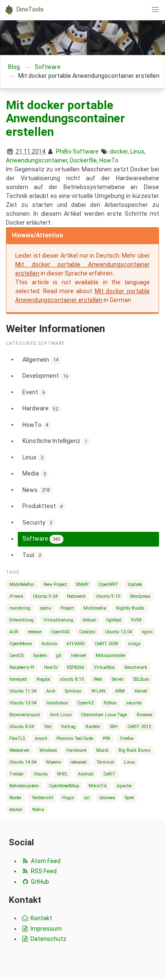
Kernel (141, 691)
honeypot (18, 679)
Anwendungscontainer (36, 160)
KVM (136, 620)
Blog (14, 66)
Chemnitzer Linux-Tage (104, 715)
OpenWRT (108, 584)
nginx (147, 632)
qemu (45, 608)
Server (118, 679)
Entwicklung (21, 620)
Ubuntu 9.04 (45, 596)
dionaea (107, 797)
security (134, 703)
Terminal (105, 762)
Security (37, 522)
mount (41, 738)
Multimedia (94, 608)
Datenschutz (47, 938)
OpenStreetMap (64, 786)
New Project (55, 584)
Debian (89, 620)
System (40, 655)
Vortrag (68, 726)
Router (15, 797)
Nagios (43, 679)
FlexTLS (17, 738)
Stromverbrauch (24, 715)
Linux (137, 151)
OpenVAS (60, 632)
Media (34, 473)
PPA (106, 738)
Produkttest (42, 506)
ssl (87, 797)
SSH (114, 726)
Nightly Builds (130, 608)
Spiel (129, 797)
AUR (13, 632)
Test (48, 726)
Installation (57, 703)
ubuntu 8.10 (72, 679)
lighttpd (113, 620)
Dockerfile (83, 160)
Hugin (68, 797)
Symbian (73, 691)
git (58, 655)
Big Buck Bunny (134, 750)
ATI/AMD (75, 643)
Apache (124, 786)
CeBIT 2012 (139, 726)
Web (98, 679)
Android (86, 774)
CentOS (16, 655)
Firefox (127, 738)
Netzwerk (76, 596)
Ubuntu (40, 774)
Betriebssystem (24, 786)
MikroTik (97, 786)
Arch (50, 691)
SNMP (82, 584)
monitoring (19, 608)
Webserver (19, 750)
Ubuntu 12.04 (118, 632)
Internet (78, 655)
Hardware (40, 408)
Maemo (53, 762)
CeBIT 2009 (106, 643)
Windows (48, 750)
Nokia (38, 809)
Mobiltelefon (21, 584)
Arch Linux (61, 715)
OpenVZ (85, 703)
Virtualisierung (58, 620)
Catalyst (87, 632)
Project (67, 608)
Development (45, 375)
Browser (145, 715)
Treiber (16, 774)
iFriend (16, 596)
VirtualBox (104, 667)
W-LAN (98, 691)
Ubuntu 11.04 (22, 691)
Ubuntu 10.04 (22, 703)
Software (47, 66)
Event (33, 391)
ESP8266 (75, 667)
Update (135, 584)
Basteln (92, 726)
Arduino (49, 643)
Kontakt (40, 918)
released (78, 762)
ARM (120, 691)
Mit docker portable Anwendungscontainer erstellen (65, 118)
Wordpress (140, 596)
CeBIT (109, 774)
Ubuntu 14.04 (22, 762)
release (34, 632)
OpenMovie (20, 643)
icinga (134, 643)
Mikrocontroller (111, 655)
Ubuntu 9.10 (108, 596)
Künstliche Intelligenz (55, 440)
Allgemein (40, 359)
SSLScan (141, 679)
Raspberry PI (21, 667)
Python (110, 703)
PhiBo (64, 151)
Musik (102, 750)
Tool (31, 554)
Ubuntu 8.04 (21, 726)
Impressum (45, 928)
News (36, 489)
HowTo (108, 160)
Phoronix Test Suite (74, 738)
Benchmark (135, 667)
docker (119, 151)
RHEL (62, 774)
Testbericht (42, 797)
